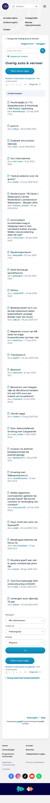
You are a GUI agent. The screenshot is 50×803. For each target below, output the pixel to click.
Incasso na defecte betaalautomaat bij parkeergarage (20, 452)
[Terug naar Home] (5, 6)
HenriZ (16, 569)
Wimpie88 (17, 255)
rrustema (17, 399)
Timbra (16, 416)
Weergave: (9, 615)
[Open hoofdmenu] (44, 6)
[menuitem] (32, 717)
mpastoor (18, 340)
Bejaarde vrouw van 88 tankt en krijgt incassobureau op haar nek (23, 334)
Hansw (16, 604)
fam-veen (18, 161)
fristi (15, 146)
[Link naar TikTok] (25, 777)
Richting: (8, 637)
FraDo (16, 587)
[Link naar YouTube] (32, 777)
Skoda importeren (20, 252)
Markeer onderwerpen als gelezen (20, 78)
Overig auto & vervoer (24, 63)
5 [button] (20, 84)
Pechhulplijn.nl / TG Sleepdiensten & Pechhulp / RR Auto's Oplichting (22, 105)
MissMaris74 (19, 457)
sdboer (16, 319)
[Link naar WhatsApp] (39, 777)
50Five (14, 290)
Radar (16, 182)
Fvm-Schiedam (20, 545)
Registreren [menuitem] (27, 43)
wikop (16, 129)
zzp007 (16, 358)
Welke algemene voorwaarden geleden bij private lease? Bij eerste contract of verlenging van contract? (22, 498)
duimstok (17, 372)
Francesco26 (19, 507)
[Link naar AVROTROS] (20, 789)
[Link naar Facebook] (11, 777)
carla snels (18, 237)
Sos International (20, 158)
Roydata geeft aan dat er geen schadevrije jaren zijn (22, 563)
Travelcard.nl (17, 354)
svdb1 (15, 528)
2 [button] (9, 84)
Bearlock (15, 369)
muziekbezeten (20, 478)
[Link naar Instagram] (18, 777)
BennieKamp (19, 111)
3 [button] (13, 84)
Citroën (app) (17, 413)
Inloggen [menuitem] (40, 43)
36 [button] (25, 84)
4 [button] (16, 84)
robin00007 (18, 293)
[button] (36, 6)
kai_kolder (18, 434)
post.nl (14, 126)
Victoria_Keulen (21, 205)
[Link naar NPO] (29, 789)
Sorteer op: (9, 626)
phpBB (19, 721)
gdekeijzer (18, 276)
